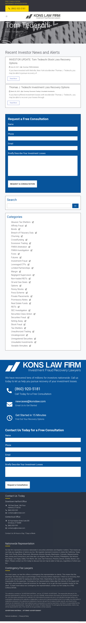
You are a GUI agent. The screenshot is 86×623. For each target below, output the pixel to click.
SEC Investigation (19, 310)
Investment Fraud (19, 261)
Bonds (14, 229)
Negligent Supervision (21, 275)
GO (75, 206)
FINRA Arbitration (34, 67)
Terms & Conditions (11, 616)
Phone (11, 134)
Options (14, 285)
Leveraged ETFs (18, 264)
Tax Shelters (17, 328)
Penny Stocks (17, 289)
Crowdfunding (17, 239)
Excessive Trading (35, 91)
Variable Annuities (19, 345)
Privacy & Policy (24, 616)
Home (7, 32)
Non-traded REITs (19, 278)
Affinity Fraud (17, 225)
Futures (14, 257)
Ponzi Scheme (17, 292)
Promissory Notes (19, 299)
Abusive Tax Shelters (21, 222)
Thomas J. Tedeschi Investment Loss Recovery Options (39, 87)
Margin (14, 271)
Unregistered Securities (22, 338)
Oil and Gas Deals (19, 282)
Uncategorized (18, 335)
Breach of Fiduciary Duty (22, 232)
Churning (25, 67)
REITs (13, 307)
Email (10, 143)
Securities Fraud (18, 317)
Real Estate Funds (19, 303)
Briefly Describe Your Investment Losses (27, 153)
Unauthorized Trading (21, 331)
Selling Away (17, 321)
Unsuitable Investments (48, 91)
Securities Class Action (21, 314)
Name (11, 124)
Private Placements (20, 296)
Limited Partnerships (20, 268)
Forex (13, 254)
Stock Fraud (16, 324)
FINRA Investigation (20, 250)
